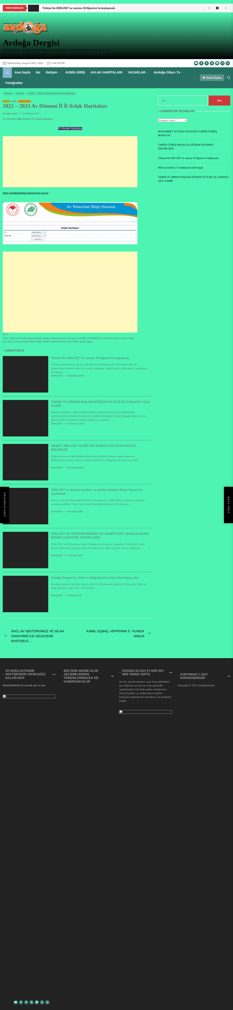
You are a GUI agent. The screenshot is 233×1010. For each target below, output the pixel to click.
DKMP (46, 341)
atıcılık (45, 338)
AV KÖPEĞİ (93, 338)
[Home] (7, 72)
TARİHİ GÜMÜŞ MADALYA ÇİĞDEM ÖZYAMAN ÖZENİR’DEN (185, 146)
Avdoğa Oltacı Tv (167, 72)
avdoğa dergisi (27, 341)
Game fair (55, 341)
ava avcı (117, 338)
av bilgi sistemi (57, 338)
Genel (14, 101)
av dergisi (71, 338)
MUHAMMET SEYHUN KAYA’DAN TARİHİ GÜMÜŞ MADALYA (187, 133)
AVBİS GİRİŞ (75, 72)
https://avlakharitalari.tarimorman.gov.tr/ (25, 192)
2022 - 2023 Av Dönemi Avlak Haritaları (22, 338)
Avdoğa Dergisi (31, 42)
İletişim (51, 72)
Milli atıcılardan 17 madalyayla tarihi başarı (180, 167)
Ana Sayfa (22, 72)
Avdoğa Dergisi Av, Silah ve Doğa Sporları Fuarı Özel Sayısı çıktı (95, 577)
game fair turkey (70, 341)
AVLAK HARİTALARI (106, 72)
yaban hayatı (24, 101)
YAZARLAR (136, 72)
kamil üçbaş (86, 341)
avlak (39, 341)
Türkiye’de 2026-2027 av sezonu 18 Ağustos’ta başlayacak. (90, 358)
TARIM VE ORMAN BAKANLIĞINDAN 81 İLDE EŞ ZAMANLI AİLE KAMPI (193, 179)
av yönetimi (106, 338)
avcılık (6, 101)
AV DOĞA (82, 338)
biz (38, 72)
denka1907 (57, 375)
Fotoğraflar (14, 83)
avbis (124, 338)
